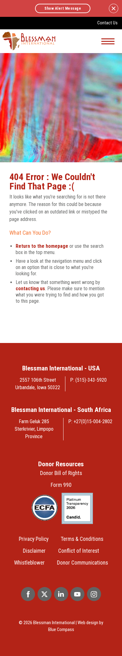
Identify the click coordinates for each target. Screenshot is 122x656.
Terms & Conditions (82, 539)
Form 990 (61, 485)
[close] (113, 8)
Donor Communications (82, 563)
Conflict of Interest (78, 551)
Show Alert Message (62, 8)
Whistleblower (29, 563)
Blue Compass (61, 629)
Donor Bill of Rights (61, 473)
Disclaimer (34, 551)
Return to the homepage (42, 246)
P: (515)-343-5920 (88, 380)
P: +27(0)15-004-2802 (90, 421)
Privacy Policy (33, 539)
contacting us (30, 288)
